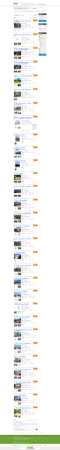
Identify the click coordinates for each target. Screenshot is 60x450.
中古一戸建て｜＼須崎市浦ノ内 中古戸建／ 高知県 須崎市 (22, 382)
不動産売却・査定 (26, 438)
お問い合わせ (40, 445)
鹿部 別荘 (28, 423)
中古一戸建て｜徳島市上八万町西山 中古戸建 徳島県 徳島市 (22, 265)
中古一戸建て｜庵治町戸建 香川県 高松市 (19, 252)
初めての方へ (27, 445)
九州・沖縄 (27, 442)
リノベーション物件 (17, 438)
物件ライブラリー (17, 439)
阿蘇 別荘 (36, 424)
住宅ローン (15, 439)
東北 (15, 442)
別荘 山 (16, 423)
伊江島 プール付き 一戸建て (21, 425)
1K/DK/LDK (41, 42)
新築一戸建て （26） (42, 15)
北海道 (14, 442)
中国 (25, 442)
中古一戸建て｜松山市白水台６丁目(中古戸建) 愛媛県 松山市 (22, 343)
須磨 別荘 (23, 424)
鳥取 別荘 (36, 423)
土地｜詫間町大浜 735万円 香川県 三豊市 (19, 160)
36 (35, 419)
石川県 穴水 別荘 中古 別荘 (20, 423)
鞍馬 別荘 (28, 424)
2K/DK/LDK (41, 43)
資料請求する (35, 20)
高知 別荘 (15, 424)
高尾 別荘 (17, 424)
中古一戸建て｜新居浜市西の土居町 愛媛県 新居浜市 (21, 278)
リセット (45, 28)
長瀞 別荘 (15, 425)
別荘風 (14, 423)
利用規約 (33, 445)
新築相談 (29, 438)
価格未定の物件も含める (42, 38)
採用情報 (45, 445)
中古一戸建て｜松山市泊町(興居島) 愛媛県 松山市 (21, 200)
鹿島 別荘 (30, 423)
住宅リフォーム (22, 438)
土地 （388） (41, 19)
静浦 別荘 (31, 424)
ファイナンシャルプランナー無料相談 (23, 439)
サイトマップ (30, 445)
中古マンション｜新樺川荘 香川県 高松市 (19, 356)
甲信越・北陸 (19, 442)
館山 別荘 (20, 424)
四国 (24, 442)
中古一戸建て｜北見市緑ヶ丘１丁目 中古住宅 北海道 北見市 (22, 369)
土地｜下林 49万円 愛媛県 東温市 (18, 173)
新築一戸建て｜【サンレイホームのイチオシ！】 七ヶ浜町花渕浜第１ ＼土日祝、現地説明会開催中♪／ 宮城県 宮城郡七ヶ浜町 (23, 118)
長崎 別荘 (17, 425)
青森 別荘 (33, 424)
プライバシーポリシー (36, 445)
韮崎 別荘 (25, 424)
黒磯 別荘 (25, 423)
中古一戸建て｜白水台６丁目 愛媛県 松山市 (21, 291)
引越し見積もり (32, 438)
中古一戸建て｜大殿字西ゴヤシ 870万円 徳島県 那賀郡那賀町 (22, 213)
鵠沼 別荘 (33, 423)
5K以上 (40, 47)
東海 (21, 442)
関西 (22, 442)
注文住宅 (20, 438)
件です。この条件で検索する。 (42, 20)
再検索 (36, 429)
